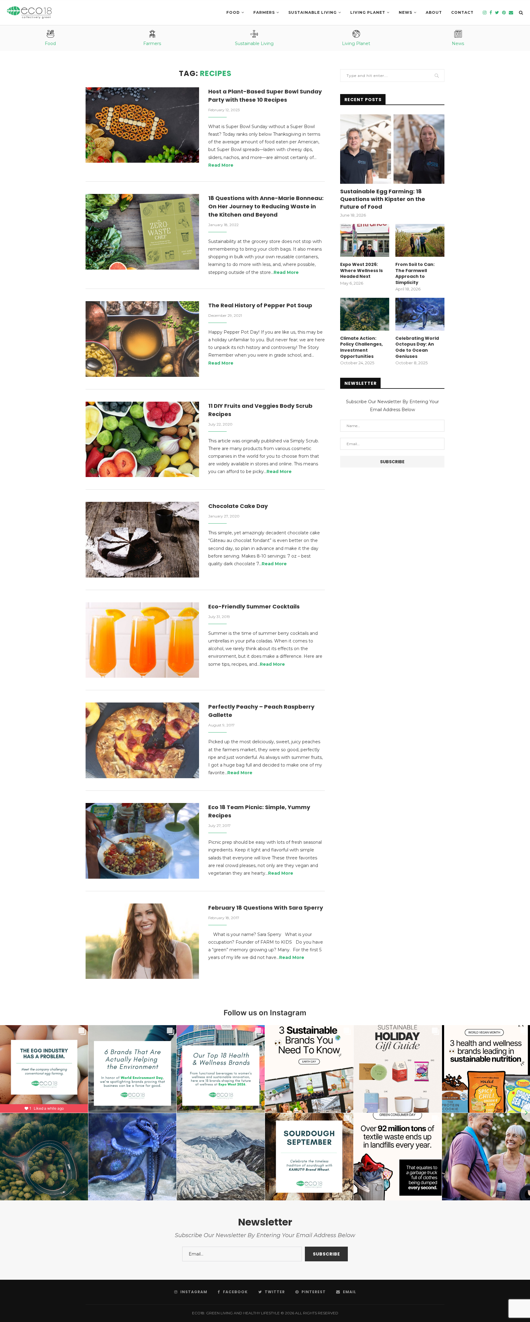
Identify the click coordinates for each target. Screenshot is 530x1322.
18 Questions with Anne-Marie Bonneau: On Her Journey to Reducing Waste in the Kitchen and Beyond (266, 206)
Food (233, 12)
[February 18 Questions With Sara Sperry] (142, 941)
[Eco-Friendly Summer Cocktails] (142, 640)
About (434, 12)
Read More (220, 165)
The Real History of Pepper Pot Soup (260, 305)
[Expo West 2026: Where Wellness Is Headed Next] (364, 240)
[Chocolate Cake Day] (142, 540)
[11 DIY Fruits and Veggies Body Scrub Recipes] (142, 439)
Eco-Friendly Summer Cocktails (254, 606)
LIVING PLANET (367, 12)
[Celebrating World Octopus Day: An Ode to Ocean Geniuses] (419, 314)
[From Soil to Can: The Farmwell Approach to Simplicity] (419, 240)
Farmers (264, 12)
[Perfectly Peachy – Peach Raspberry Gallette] (142, 740)
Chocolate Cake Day (238, 506)
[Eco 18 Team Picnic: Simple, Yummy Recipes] (142, 841)
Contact (462, 12)
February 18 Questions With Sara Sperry (265, 907)
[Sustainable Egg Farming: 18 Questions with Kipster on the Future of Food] (392, 149)
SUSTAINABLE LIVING (312, 12)
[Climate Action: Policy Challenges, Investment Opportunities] (364, 314)
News (405, 12)
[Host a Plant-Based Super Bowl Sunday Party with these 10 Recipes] (142, 125)
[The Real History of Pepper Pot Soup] (142, 339)
